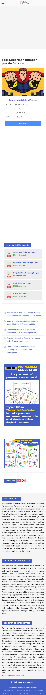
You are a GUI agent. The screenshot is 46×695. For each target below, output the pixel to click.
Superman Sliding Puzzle (23, 100)
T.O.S (5, 693)
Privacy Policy (23, 690)
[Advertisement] (23, 25)
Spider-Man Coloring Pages (25, 262)
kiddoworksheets (11, 109)
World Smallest (20, 293)
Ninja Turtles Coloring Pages (26, 273)
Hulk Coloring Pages (22, 283)
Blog (42, 693)
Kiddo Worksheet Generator (13, 675)
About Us (24, 693)
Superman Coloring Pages (25, 252)
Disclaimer (38, 690)
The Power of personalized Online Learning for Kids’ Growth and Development (21, 350)
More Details (23, 123)
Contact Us (8, 690)
